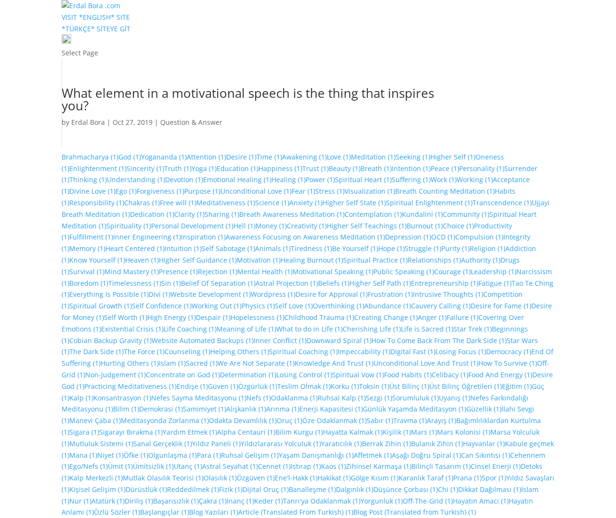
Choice (458, 225)
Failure (462, 317)
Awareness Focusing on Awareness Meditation (305, 236)
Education (237, 168)
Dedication (152, 214)
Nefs (258, 397)
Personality (481, 168)
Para (209, 455)
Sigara (84, 432)
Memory (87, 248)
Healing (288, 179)
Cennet (274, 466)
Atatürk (108, 500)
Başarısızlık (176, 500)
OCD (443, 236)
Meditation (373, 156)
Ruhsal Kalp (342, 397)
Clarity (189, 214)
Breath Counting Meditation (445, 191)
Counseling (187, 351)
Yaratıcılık (341, 443)
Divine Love (92, 191)
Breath (376, 168)
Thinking (88, 179)
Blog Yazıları (213, 512)
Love (339, 156)
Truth (178, 168)
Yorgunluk (381, 500)
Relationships (434, 260)
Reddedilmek (193, 489)
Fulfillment (91, 236)
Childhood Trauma (319, 317)
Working (475, 179)
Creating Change (386, 317)
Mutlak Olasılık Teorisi (163, 477)
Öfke (136, 455)
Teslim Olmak (304, 386)
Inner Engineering (147, 236)
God (129, 156)
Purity (455, 248)
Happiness (280, 168)
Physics (258, 305)
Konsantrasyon (122, 397)
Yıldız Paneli (216, 443)
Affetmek (373, 455)
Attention (206, 156)
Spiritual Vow (358, 374)
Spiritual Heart (363, 179)
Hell (244, 225)
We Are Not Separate (256, 363)
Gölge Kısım (374, 477)
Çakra (213, 500)
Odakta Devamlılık (243, 420)
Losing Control (304, 374)
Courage (452, 271)
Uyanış (454, 397)
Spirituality (128, 225)
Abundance (387, 305)
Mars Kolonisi (463, 432)
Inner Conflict (280, 340)
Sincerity (145, 168)
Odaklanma (294, 397)
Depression (408, 236)
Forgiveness (160, 191)
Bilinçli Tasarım (441, 466)
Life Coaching (190, 328)
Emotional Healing (237, 179)
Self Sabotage (228, 248)
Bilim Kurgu (299, 432)
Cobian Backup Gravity (110, 340)
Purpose (202, 191)
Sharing (222, 214)
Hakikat (334, 477)
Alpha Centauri (246, 432)
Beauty (344, 168)
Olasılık (220, 477)
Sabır (380, 420)
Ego (126, 191)
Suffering (411, 179)
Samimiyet (204, 408)
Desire (241, 156)
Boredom (88, 283)
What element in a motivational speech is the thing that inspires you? (248, 99)
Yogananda (164, 156)
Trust (315, 168)
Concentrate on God (183, 374)
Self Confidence (162, 305)
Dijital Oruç (266, 489)
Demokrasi (161, 408)
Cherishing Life (372, 328)
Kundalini (422, 214)
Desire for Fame (501, 305)
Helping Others (239, 351)
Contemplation (373, 214)
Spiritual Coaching (303, 351)
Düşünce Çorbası (405, 489)
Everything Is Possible (109, 294)
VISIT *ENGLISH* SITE (96, 17)
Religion (487, 248)
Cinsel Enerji (496, 466)
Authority (480, 260)
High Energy (171, 317)
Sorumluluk (415, 397)
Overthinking (338, 305)
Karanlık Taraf (425, 477)
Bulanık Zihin (437, 443)
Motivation (259, 260)
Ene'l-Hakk (296, 477)
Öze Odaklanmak (334, 420)
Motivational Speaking (333, 271)
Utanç (188, 466)
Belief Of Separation (218, 283)
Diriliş (139, 500)
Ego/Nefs (88, 466)
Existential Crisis (132, 328)
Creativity (307, 225)
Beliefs (333, 283)
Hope (391, 248)
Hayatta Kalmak (353, 432)
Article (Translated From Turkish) (295, 512)
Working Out (217, 305)
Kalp (81, 397)
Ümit (120, 466)
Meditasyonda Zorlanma (165, 420)
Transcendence (502, 202)
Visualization (370, 191)
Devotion (184, 179)
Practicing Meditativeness (130, 386)
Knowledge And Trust (334, 363)
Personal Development (192, 225)
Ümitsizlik (153, 466)
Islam (172, 363)
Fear (303, 191)
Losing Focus (461, 351)
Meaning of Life (246, 328)
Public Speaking (403, 271)
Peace (445, 168)
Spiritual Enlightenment (429, 202)
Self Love (294, 305)
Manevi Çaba (95, 420)
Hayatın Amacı (481, 500)
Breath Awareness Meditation (292, 214)
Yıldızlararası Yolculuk (281, 443)
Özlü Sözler (117, 512)
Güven (223, 386)
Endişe (192, 386)
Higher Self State (354, 202)
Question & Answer (191, 122)
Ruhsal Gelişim (250, 455)
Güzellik (483, 408)
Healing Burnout (312, 260)
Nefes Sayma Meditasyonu (198, 397)
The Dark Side (96, 351)
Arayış (441, 420)
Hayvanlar (484, 443)
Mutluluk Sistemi (101, 443)
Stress (330, 191)
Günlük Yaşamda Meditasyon (414, 408)
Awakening (304, 156)
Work (444, 179)
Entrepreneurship (444, 283)
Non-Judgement (115, 374)
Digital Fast (413, 351)
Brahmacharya (90, 156)
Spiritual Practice (375, 260)
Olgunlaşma (172, 455)
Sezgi (379, 397)
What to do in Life (309, 328)
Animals (273, 248)
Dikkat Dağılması (489, 489)
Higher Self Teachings (367, 225)
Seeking (413, 156)
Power (320, 179)
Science (272, 202)
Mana (83, 455)
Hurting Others (130, 363)
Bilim (126, 408)
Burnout (425, 225)
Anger (432, 317)
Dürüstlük (146, 489)
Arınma (282, 408)
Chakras (142, 202)
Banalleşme (312, 489)
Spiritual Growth (100, 305)
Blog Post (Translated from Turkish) (414, 512)
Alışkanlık (246, 408)
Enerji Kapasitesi (331, 408)
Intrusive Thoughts (448, 294)
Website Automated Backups (203, 340)
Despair (213, 317)
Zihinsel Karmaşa (378, 466)
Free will (178, 202)
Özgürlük (257, 386)
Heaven (142, 260)
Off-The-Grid (428, 500)
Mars (424, 432)
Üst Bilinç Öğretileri (465, 386)
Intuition (183, 248)
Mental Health (265, 271)
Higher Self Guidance (198, 260)
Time (269, 156)
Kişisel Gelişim (97, 489)
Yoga (204, 168)
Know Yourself (97, 260)
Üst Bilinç (409, 386)
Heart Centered (135, 248)
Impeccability (364, 351)
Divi (159, 294)
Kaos (333, 466)
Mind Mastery (131, 271)
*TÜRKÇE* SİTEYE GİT (96, 28)
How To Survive (507, 363)
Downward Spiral (339, 340)
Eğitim (517, 386)
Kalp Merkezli (96, 477)
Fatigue (495, 283)
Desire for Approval (331, 294)
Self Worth (125, 317)
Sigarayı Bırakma (131, 432)
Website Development (210, 294)
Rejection (217, 271)
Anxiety (305, 202)
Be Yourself (355, 248)
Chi (448, 489)
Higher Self (452, 156)
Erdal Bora (88, 122)
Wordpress (273, 294)
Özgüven (256, 477)
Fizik (231, 489)
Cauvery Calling (441, 305)
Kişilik (397, 432)
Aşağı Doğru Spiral (426, 455)
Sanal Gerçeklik (162, 443)
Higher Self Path (380, 283)
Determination (248, 374)
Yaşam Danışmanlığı (316, 455)
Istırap (306, 466)
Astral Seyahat (230, 466)
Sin (171, 283)
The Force (144, 351)
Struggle (423, 248)
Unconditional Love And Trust (425, 363)
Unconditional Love (256, 191)
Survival (86, 271)
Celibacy (450, 374)
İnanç (240, 500)
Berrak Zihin (386, 443)
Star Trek (472, 328)
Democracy (508, 351)
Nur (80, 500)
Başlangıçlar (164, 512)
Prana (467, 477)
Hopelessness (257, 317)
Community (466, 214)
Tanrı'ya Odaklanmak (321, 500)
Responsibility (96, 202)
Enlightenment (98, 168)
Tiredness (311, 248)
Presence (178, 271)
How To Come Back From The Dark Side (439, 340)
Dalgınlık (354, 489)
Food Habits (408, 374)
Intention (411, 168)
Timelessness (134, 283)
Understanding (136, 179)
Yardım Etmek (190, 432)
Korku (345, 386)
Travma (410, 420)
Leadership (493, 271)
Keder (268, 500)
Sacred (202, 363)
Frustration (390, 294)
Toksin (374, 386)
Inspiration (203, 236)
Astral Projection (287, 283)
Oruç (289, 420)
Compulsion (479, 236)
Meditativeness (225, 202)
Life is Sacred (427, 328)
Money (271, 225)
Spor (494, 477)
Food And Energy (500, 374)
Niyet (110, 455)
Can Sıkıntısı (485, 455)
